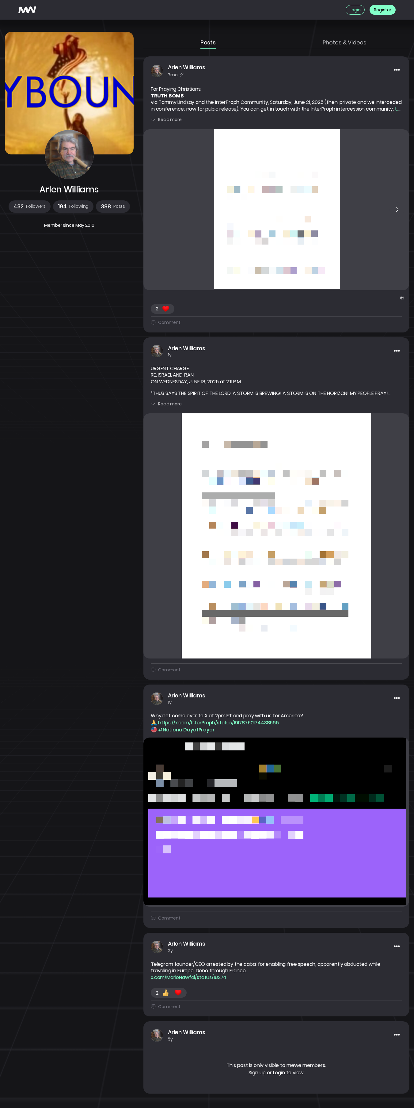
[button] (30, 206)
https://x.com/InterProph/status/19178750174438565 (218, 722)
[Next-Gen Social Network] (27, 9)
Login (279, 1072)
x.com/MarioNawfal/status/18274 (188, 977)
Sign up (257, 1072)
